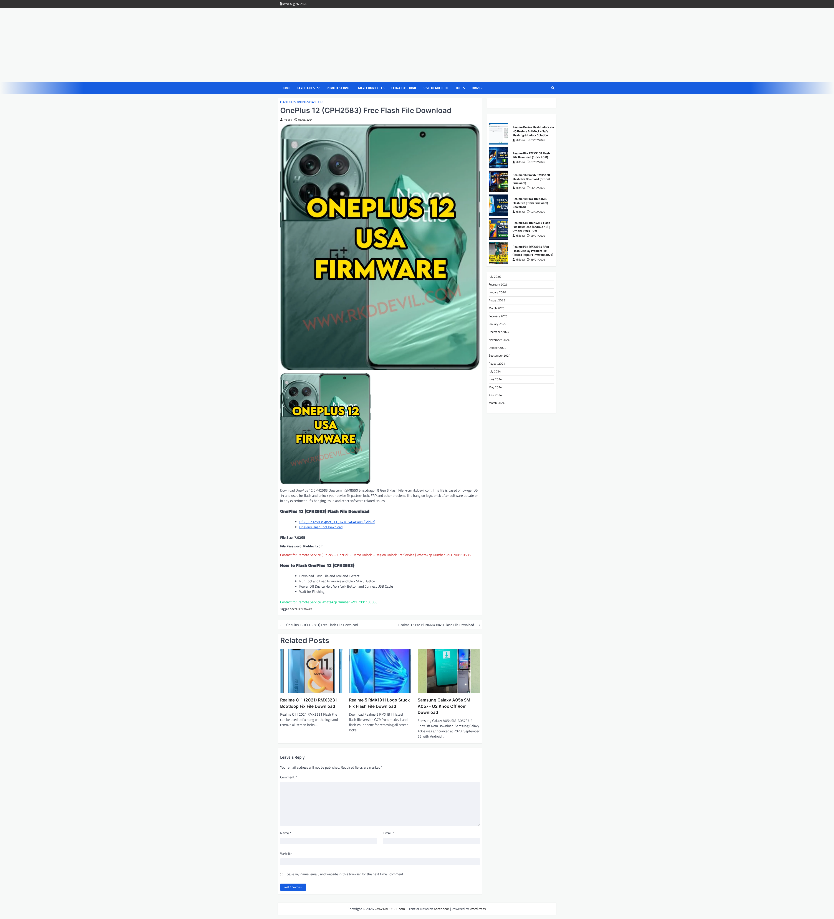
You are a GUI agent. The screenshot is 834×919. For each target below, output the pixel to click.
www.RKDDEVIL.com (390, 908)
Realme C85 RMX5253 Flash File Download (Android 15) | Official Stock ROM (531, 227)
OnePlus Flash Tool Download (321, 527)
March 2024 (497, 403)
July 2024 (495, 371)
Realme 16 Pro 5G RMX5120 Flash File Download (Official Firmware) (531, 179)
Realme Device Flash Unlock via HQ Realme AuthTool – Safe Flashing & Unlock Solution (533, 131)
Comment (288, 777)
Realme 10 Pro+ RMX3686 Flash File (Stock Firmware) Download (530, 203)
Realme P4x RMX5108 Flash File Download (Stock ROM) (531, 155)
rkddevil (288, 120)
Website (286, 853)
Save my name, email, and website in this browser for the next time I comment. (345, 874)
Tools (460, 88)
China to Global (404, 88)
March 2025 (497, 308)
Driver (477, 88)
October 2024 (497, 347)
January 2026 (497, 292)
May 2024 (495, 387)
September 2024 (499, 355)
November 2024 (499, 339)
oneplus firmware (301, 609)
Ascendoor (441, 908)
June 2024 (495, 379)
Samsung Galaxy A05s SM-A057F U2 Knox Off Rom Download (445, 706)
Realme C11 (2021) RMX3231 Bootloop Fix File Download (308, 703)
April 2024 (495, 395)
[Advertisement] (421, 45)
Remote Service (339, 88)
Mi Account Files (371, 88)
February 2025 (498, 316)
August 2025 (497, 300)
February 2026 (498, 284)
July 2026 (495, 276)
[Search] (552, 88)
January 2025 (497, 324)
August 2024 (497, 363)
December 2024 (499, 332)
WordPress (478, 908)
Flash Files (306, 88)
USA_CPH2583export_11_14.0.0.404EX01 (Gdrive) (337, 521)
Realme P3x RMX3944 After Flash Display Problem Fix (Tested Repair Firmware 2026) (533, 250)
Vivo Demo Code (436, 88)
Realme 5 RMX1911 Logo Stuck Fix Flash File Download (379, 703)
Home (285, 88)
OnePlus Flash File (310, 102)
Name (285, 833)
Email (388, 833)
